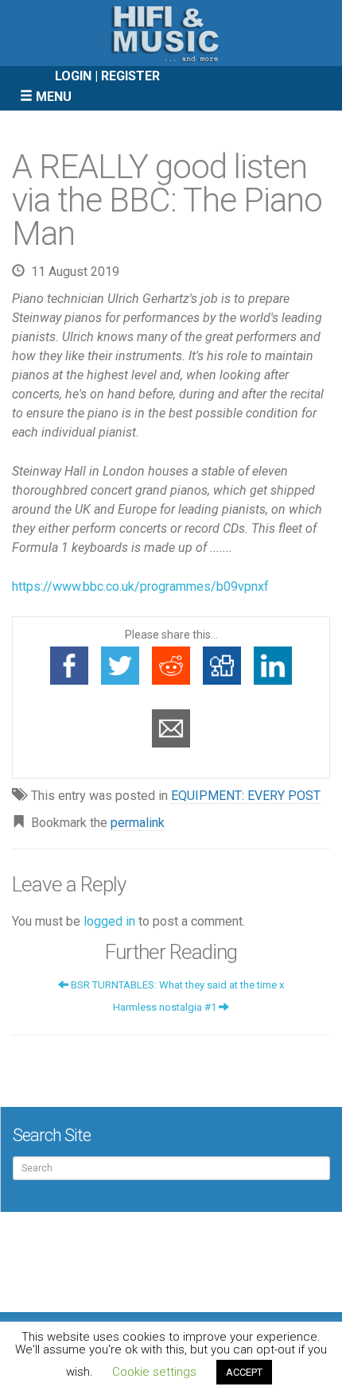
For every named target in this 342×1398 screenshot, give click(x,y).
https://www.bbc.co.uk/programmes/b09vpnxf (140, 586)
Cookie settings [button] (154, 1372)
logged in (109, 921)
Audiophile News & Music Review (171, 33)
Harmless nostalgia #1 (166, 1007)
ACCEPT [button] (244, 1372)
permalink (138, 822)
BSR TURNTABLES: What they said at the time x (176, 985)
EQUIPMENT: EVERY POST (246, 795)
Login (73, 75)
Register (130, 75)
